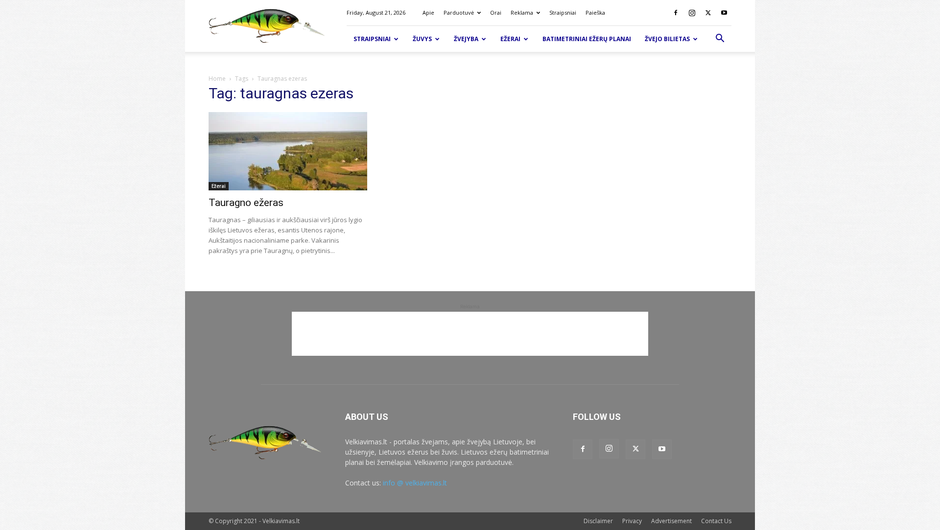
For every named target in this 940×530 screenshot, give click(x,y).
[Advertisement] (470, 334)
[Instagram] (691, 13)
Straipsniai (562, 12)
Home (217, 78)
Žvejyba (466, 39)
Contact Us (716, 521)
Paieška (595, 12)
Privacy (632, 521)
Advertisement (671, 521)
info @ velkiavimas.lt (415, 482)
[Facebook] (675, 13)
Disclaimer (598, 521)
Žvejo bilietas (667, 39)
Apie (428, 12)
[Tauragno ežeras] (288, 151)
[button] (719, 39)
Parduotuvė (459, 12)
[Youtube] (724, 13)
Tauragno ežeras (246, 202)
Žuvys (422, 39)
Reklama (522, 12)
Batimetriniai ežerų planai (586, 39)
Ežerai (510, 39)
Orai (495, 12)
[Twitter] (708, 13)
